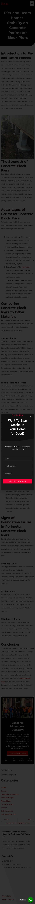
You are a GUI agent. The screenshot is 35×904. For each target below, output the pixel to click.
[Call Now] (30, 900)
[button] (31, 416)
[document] (17, 452)
